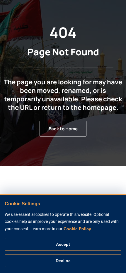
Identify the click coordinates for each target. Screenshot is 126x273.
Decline (63, 260)
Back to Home (63, 129)
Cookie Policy (77, 228)
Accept (63, 244)
